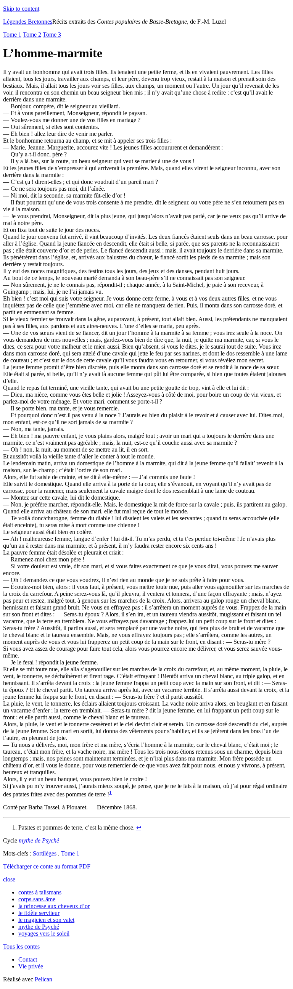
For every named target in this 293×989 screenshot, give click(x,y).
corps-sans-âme (36, 899)
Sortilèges (44, 853)
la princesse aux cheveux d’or (54, 906)
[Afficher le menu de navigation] (45, 8)
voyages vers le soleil (43, 933)
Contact (27, 959)
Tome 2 (32, 34)
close (9, 879)
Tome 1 (12, 34)
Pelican (43, 979)
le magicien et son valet (46, 920)
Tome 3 (52, 34)
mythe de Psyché (38, 926)
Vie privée (30, 966)
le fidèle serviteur (39, 913)
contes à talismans (39, 892)
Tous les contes (21, 946)
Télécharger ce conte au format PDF (46, 866)
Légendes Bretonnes (27, 21)
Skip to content (21, 8)
